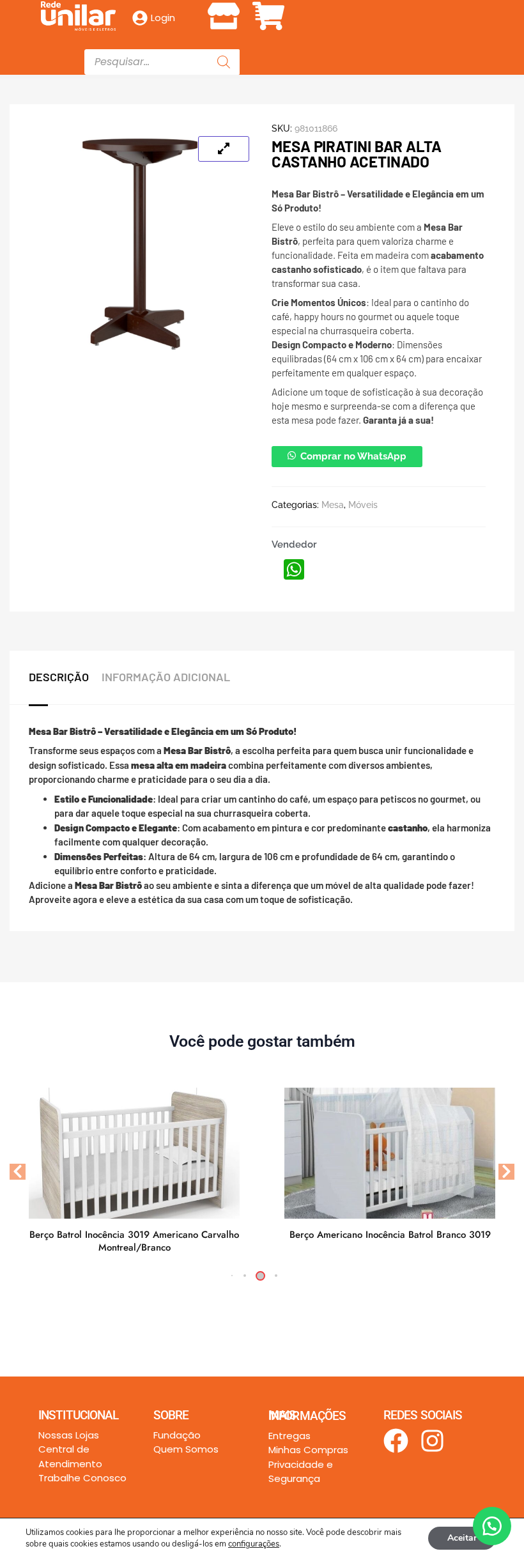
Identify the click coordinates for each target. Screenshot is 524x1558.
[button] (262, 13)
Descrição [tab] (59, 677)
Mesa (332, 505)
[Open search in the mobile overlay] (162, 62)
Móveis (363, 505)
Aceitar (462, 1538)
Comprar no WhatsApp (353, 456)
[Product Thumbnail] (223, 149)
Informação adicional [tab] (166, 677)
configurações (253, 1544)
